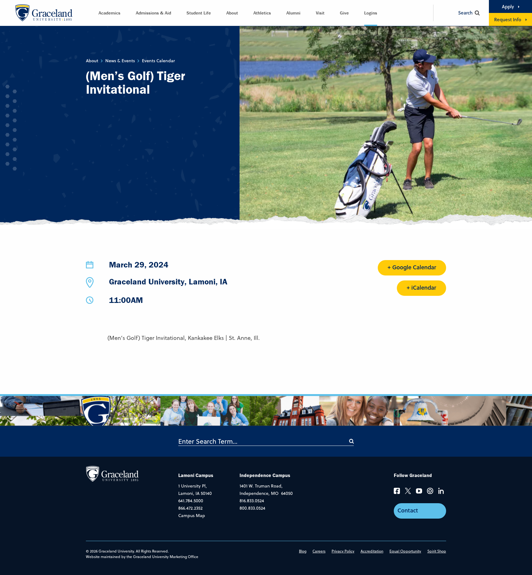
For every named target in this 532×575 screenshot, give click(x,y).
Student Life (199, 13)
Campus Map (191, 515)
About (232, 13)
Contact (407, 510)
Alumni (293, 13)
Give (344, 13)
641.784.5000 (190, 501)
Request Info (507, 19)
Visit (320, 13)
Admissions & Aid (153, 13)
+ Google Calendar (412, 267)
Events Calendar (158, 61)
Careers (318, 551)
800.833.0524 (252, 508)
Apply (508, 6)
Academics (109, 13)
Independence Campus (265, 475)
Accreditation (372, 551)
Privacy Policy (343, 551)
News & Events (120, 61)
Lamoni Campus (195, 475)
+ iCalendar (421, 287)
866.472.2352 (190, 508)
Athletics (262, 13)
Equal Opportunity (405, 551)
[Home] (112, 474)
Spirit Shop (436, 551)
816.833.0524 (252, 501)
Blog (302, 551)
